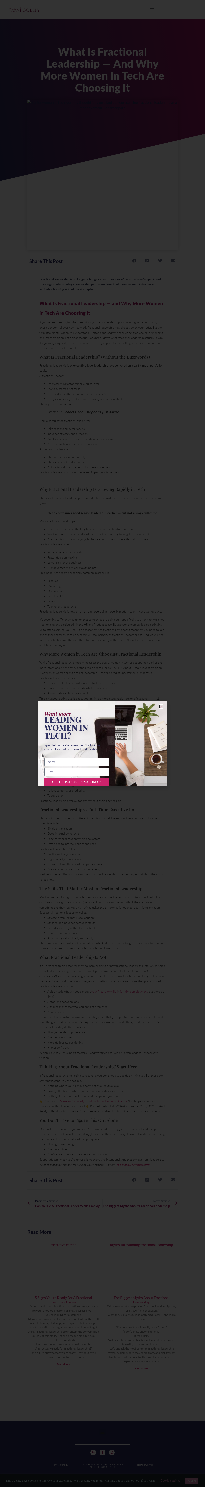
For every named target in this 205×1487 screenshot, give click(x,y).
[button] (161, 706)
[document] (102, 743)
